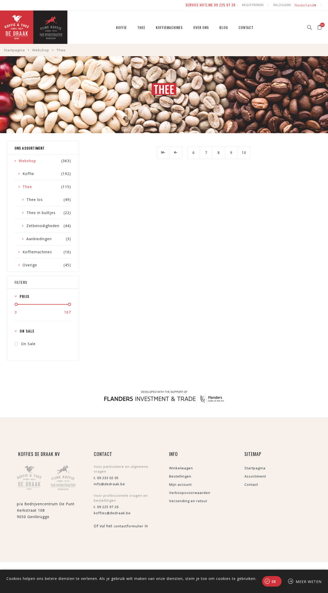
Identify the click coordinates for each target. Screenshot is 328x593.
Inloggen (282, 5)
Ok (274, 581)
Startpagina (14, 50)
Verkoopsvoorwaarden (189, 492)
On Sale (28, 343)
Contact (251, 484)
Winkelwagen (181, 468)
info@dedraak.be (109, 484)
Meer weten (309, 581)
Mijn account (180, 484)
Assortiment (255, 476)
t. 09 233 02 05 (106, 477)
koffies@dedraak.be (112, 513)
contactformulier (129, 526)
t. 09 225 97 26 (106, 506)
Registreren (253, 5)
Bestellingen (180, 476)
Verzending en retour (188, 501)
